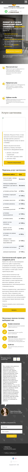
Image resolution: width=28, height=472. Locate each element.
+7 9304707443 (13, 12)
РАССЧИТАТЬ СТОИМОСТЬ (14, 51)
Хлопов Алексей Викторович (10, 449)
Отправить (11, 436)
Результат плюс (14, 6)
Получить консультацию (14, 162)
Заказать (14, 310)
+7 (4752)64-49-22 (8, 448)
